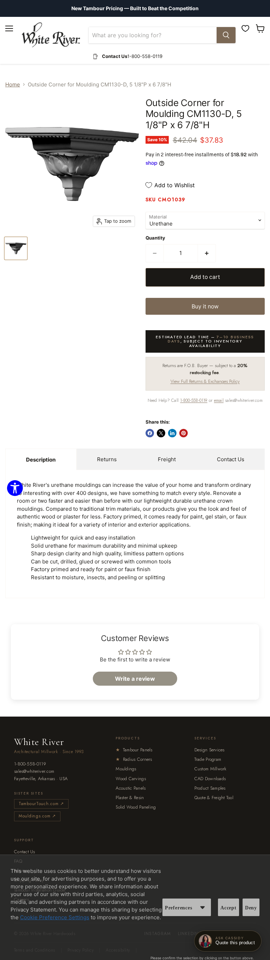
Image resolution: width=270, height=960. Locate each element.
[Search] (226, 35)
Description (41, 459)
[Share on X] (161, 433)
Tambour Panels (134, 749)
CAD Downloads (210, 778)
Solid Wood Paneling (136, 807)
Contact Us (230, 459)
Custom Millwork (210, 768)
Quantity (155, 238)
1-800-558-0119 (193, 400)
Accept (228, 907)
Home (12, 84)
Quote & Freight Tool (213, 797)
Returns (107, 459)
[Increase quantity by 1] (207, 253)
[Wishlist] (245, 28)
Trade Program (207, 759)
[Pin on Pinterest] (183, 433)
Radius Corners (134, 759)
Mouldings (126, 768)
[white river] (51, 35)
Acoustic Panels (131, 788)
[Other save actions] (202, 907)
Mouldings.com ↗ (37, 816)
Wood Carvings (131, 778)
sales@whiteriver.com (34, 771)
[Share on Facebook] (150, 433)
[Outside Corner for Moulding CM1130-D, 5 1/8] (16, 248)
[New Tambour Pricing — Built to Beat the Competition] (135, 8)
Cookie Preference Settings (54, 917)
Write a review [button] (135, 678)
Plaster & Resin (130, 797)
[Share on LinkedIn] (172, 433)
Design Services (209, 749)
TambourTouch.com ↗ (41, 804)
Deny (251, 907)
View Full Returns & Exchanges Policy (205, 381)
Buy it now (205, 306)
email (219, 400)
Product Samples (210, 788)
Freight (167, 459)
